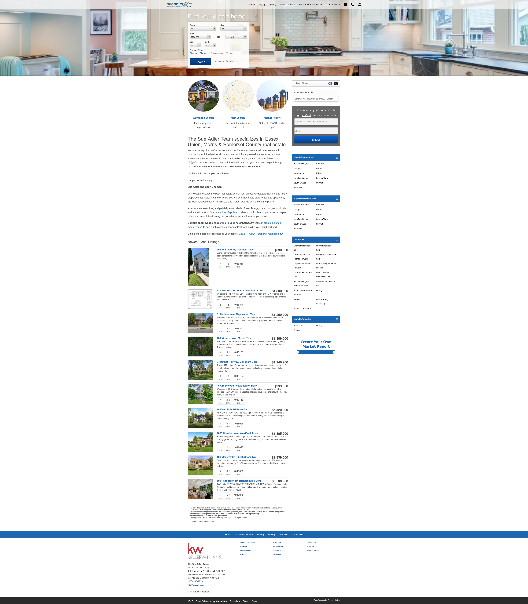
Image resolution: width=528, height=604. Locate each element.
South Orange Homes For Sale (326, 265)
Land (230, 53)
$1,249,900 (280, 362)
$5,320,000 (280, 409)
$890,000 (281, 249)
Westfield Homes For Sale (325, 283)
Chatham (320, 163)
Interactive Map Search (227, 212)
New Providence (301, 178)
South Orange (300, 182)
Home (194, 53)
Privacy (255, 601)
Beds (192, 41)
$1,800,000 (280, 290)
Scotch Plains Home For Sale (303, 292)
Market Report (272, 117)
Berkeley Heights (301, 163)
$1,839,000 (280, 457)
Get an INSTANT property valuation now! (261, 233)
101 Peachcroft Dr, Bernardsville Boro (239, 480)
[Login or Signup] (359, 4)
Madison (320, 168)
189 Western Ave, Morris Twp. (234, 338)
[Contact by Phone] (352, 4)
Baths (208, 41)
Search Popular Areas (304, 157)
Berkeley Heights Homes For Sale (301, 283)
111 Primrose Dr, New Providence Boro (240, 290)
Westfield (298, 187)
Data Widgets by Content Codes (327, 600)
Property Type (196, 50)
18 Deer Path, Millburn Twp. (233, 409)
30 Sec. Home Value (302, 308)
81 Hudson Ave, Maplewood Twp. (236, 314)
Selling (297, 299)
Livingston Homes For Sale (326, 256)
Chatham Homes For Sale (303, 247)
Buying (319, 290)
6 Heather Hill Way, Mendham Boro (237, 361)
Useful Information (302, 319)
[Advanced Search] (203, 95)
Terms (245, 601)
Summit (319, 182)
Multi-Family (218, 53)
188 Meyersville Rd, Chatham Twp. (237, 457)
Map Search (238, 117)
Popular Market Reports (305, 198)
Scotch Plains (322, 178)
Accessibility (235, 601)
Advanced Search (224, 61)
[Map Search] (238, 95)
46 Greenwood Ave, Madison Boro (237, 385)
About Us (298, 325)
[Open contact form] (345, 4)
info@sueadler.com (196, 585)
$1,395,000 (280, 433)
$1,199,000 (280, 338)
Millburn (319, 173)
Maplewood (299, 173)
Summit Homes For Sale (324, 247)
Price (192, 33)
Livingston (298, 168)
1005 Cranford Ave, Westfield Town (237, 433)
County (193, 25)
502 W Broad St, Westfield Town (235, 249)
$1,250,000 (280, 314)
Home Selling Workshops (322, 301)
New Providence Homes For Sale (323, 274)
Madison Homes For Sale (303, 274)
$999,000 (281, 386)
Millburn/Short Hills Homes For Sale (302, 256)
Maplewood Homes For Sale (303, 265)
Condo (205, 53)
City (222, 25)
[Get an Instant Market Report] (272, 95)
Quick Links (299, 239)
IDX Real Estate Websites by (200, 601)
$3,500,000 (280, 481)
